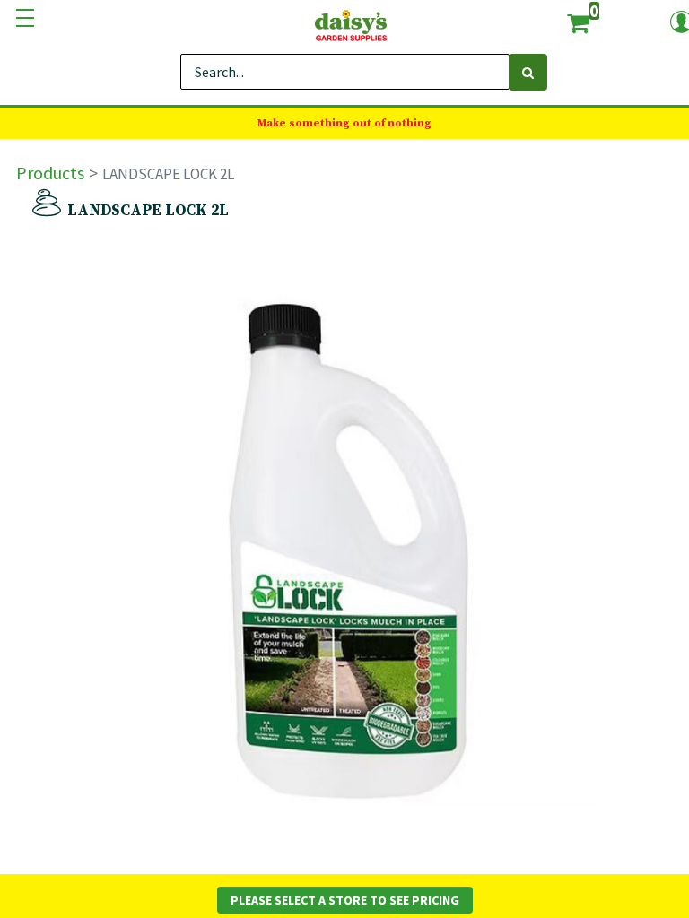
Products (50, 172)
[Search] (528, 72)
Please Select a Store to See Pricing (345, 900)
